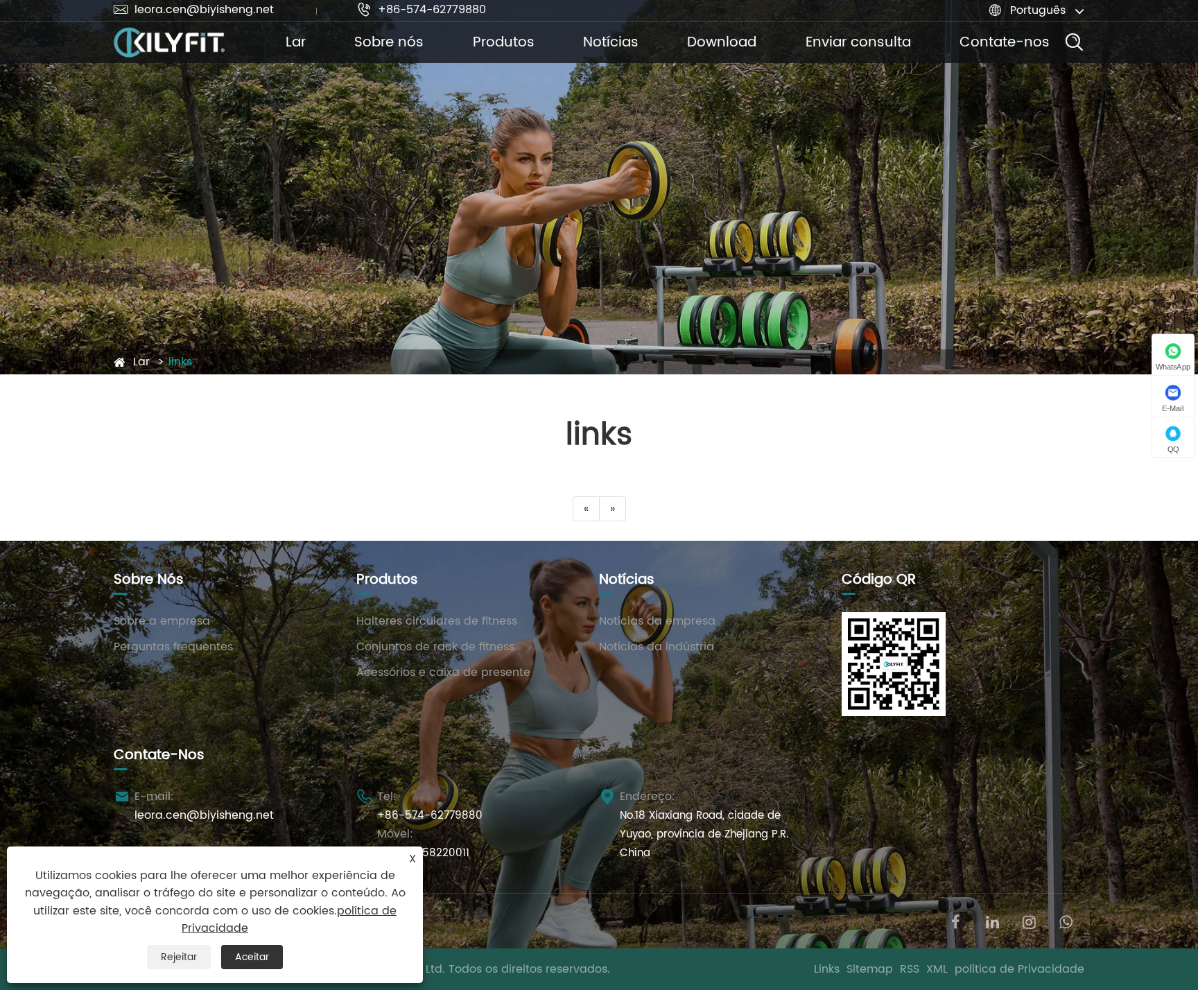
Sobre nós (389, 42)
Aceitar (252, 957)
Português (1038, 10)
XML (937, 969)
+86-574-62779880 (421, 10)
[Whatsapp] (1066, 921)
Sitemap (870, 969)
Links (827, 969)
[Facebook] (955, 921)
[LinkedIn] (992, 921)
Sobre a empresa (162, 621)
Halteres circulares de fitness (436, 621)
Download (721, 42)
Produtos (504, 42)
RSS (909, 969)
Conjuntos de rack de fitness (435, 647)
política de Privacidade (1019, 969)
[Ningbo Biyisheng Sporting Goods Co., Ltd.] (169, 42)
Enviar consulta (858, 42)
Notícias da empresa (657, 621)
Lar (296, 42)
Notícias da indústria (656, 647)
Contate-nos (1005, 42)
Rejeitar (179, 957)
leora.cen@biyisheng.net (194, 10)
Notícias (611, 42)
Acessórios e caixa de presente (443, 672)
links (180, 362)
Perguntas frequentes (173, 647)
